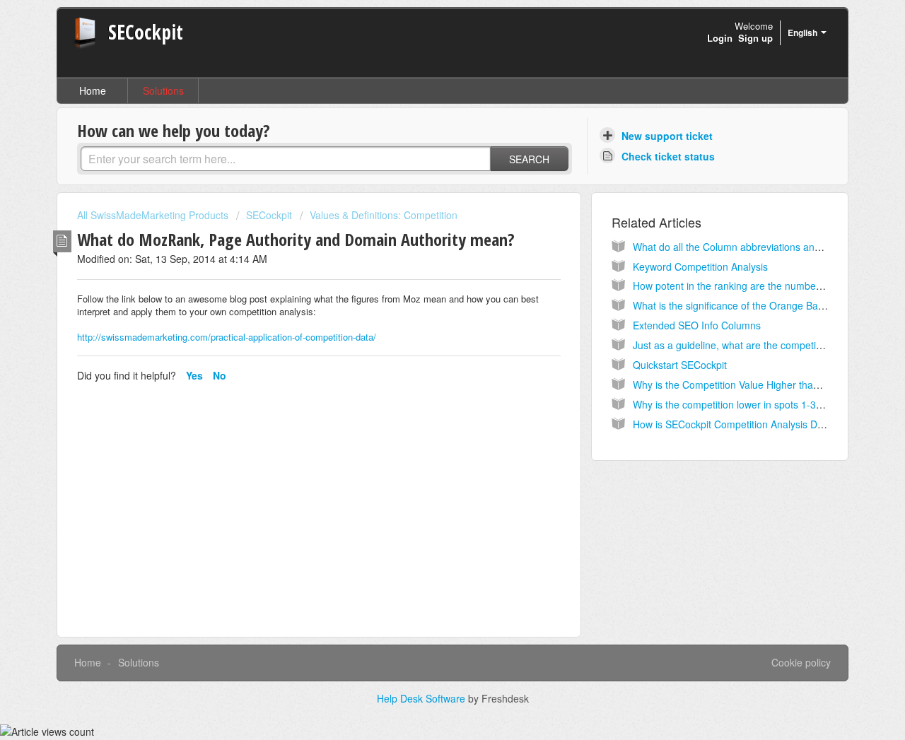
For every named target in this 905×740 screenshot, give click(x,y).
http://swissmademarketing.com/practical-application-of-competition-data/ (226, 336)
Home (92, 90)
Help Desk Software (422, 698)
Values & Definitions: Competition (383, 215)
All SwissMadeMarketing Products (152, 215)
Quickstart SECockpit (680, 365)
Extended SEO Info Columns (697, 325)
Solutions (163, 90)
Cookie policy (801, 662)
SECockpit (269, 215)
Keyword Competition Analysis (700, 266)
